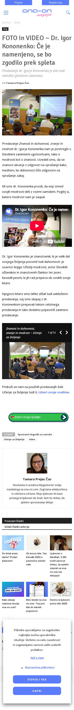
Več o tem (37, 658)
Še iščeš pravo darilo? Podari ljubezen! (10, 557)
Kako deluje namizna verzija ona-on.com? (10, 604)
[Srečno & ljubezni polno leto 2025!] (61, 589)
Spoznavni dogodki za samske (35, 434)
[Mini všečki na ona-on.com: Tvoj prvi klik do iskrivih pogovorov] (37, 589)
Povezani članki (14, 521)
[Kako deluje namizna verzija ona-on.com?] (13, 589)
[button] (68, 12)
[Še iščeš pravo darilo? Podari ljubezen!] (13, 542)
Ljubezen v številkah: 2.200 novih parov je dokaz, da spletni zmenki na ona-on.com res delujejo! (59, 564)
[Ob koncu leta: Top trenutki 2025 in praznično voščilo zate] (37, 542)
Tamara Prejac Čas (17, 82)
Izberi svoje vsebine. (54, 392)
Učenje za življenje (14, 439)
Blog (5, 29)
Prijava (18, 2)
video (32, 439)
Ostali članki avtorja (17, 527)
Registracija (55, 2)
